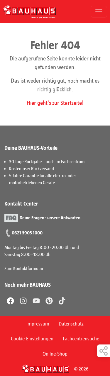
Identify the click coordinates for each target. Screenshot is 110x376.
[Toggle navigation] (99, 12)
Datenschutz (71, 323)
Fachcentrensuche (81, 338)
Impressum (37, 323)
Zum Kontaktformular (23, 268)
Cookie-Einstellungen (32, 338)
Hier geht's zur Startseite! (55, 102)
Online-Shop (55, 353)
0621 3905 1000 (27, 232)
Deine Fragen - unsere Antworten (50, 217)
